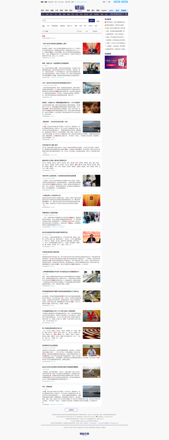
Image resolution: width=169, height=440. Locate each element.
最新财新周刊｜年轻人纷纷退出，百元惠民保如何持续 (121, 34)
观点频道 (53, 38)
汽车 (55, 14)
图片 (93, 10)
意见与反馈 (85, 427)
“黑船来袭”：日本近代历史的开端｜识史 (55, 122)
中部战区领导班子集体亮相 (50, 252)
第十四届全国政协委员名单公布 (52, 328)
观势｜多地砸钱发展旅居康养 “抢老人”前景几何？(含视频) (122, 31)
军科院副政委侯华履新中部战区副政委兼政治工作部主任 (60, 291)
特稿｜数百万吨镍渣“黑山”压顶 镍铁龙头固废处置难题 (121, 28)
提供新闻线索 (92, 427)
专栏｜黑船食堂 (47, 387)
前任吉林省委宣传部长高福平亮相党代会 (55, 232)
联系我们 (98, 427)
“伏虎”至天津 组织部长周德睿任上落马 (54, 44)
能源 (64, 14)
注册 (109, 2)
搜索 (91, 20)
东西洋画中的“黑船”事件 (50, 145)
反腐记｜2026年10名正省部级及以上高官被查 (119, 43)
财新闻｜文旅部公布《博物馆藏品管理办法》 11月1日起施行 (61, 103)
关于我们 (66, 427)
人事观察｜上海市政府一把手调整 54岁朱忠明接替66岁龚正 (122, 46)
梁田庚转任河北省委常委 (50, 345)
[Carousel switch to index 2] (123, 66)
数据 (42, 2)
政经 (61, 10)
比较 (91, 14)
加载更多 (71, 410)
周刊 (117, 10)
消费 (60, 14)
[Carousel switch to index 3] (125, 66)
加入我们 (71, 427)
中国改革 (96, 14)
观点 (70, 10)
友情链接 (103, 427)
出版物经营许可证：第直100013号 (95, 419)
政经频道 (53, 58)
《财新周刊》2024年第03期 (57, 77)
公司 (56, 10)
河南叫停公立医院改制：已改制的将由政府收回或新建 (59, 176)
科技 (47, 14)
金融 (51, 10)
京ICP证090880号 (61, 416)
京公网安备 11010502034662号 (105, 416)
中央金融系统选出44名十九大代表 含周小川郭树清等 (58, 311)
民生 (77, 14)
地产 (51, 14)
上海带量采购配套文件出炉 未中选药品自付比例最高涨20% (60, 272)
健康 (68, 14)
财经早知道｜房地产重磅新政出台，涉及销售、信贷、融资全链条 (124, 22)
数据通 (123, 10)
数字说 (86, 14)
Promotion (61, 2)
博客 (88, 10)
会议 (55, 2)
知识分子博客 (54, 155)
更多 (43, 14)
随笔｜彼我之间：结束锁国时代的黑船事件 (55, 63)
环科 (72, 14)
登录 (104, 2)
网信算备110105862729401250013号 (86, 416)
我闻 (46, 2)
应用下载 (67, 2)
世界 (66, 10)
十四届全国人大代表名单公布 (51, 195)
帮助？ (98, 21)
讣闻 (106, 14)
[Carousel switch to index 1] (122, 66)
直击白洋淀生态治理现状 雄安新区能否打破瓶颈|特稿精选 (60, 367)
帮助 (72, 2)
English (104, 10)
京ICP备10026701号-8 (70, 416)
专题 (102, 14)
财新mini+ (53, 116)
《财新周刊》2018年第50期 (57, 227)
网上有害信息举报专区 (81, 2)
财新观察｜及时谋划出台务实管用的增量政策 (118, 40)
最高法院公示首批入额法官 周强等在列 (54, 160)
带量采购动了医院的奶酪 (50, 213)
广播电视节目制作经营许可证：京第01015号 (75, 419)
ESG (81, 14)
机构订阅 (50, 2)
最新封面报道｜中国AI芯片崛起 (115, 25)
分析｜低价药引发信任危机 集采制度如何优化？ (57, 83)
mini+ (111, 10)
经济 (47, 10)
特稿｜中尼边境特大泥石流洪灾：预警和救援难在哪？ (121, 37)
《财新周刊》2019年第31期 (56, 404)
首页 (42, 10)
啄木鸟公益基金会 (78, 427)
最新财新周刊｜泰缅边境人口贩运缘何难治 (118, 49)
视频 (97, 10)
